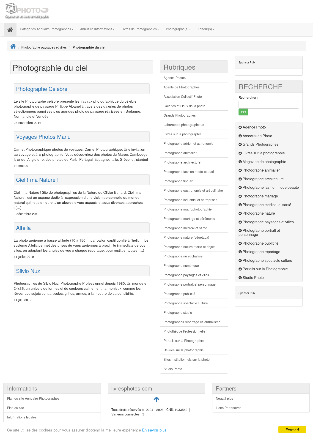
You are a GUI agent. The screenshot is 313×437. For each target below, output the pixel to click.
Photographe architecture (182, 162)
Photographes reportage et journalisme (192, 322)
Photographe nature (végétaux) (186, 237)
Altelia (23, 228)
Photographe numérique (181, 265)
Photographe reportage (261, 251)
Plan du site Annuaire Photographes (33, 398)
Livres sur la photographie (182, 134)
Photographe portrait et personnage (190, 284)
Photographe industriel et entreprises (190, 199)
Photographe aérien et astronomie (188, 143)
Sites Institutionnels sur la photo (187, 359)
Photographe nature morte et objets (189, 246)
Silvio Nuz (28, 271)
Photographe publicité (179, 293)
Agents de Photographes (182, 87)
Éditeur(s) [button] (205, 29)
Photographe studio (178, 312)
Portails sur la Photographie (184, 340)
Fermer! (292, 429)
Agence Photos (175, 77)
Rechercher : (248, 97)
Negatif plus (224, 398)
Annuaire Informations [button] (96, 29)
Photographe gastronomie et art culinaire (193, 190)
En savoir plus (154, 430)
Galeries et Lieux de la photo (184, 106)
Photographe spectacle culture (186, 303)
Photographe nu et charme (183, 256)
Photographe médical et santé (185, 228)
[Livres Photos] (26, 11)
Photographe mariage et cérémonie (189, 218)
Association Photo (257, 135)
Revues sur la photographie (184, 350)
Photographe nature (259, 213)
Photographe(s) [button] (177, 29)
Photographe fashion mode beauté (189, 171)
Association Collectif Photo (183, 96)
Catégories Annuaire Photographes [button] (45, 29)
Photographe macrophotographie (188, 209)
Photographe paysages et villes (186, 275)
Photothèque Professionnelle (184, 331)
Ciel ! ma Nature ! (37, 179)
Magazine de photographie (264, 161)
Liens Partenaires (228, 407)
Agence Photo (254, 127)
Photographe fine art (178, 181)
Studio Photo (173, 368)
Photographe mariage (260, 196)
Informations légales (21, 417)
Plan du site (15, 407)
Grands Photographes (180, 115)
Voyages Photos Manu (43, 136)
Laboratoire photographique (184, 124)
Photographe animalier (180, 152)
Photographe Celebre (41, 89)
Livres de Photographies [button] (139, 29)
